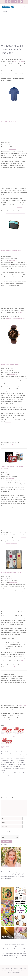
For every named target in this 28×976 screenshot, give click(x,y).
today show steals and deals (14, 766)
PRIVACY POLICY (12, 970)
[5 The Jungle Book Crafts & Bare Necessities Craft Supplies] (7, 893)
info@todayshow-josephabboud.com (15, 318)
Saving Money (21, 751)
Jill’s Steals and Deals (18, 61)
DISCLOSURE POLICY (22, 970)
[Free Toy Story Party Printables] (20, 906)
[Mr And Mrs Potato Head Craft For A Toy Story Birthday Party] (7, 906)
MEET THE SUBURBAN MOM (8, 968)
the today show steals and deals (12, 762)
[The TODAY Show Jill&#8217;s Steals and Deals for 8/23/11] (6, 741)
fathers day (23, 754)
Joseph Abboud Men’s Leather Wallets (11, 250)
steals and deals (20, 758)
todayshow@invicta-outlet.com (14, 445)
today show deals (8, 764)
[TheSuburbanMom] (8, 6)
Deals (4, 751)
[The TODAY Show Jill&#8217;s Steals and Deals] (6, 730)
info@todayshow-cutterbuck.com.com (15, 213)
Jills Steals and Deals (12, 751)
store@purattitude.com (12, 667)
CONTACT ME (4, 970)
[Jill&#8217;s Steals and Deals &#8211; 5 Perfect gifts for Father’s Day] (18, 730)
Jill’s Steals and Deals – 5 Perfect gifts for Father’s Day (18, 735)
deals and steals (7, 754)
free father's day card (6, 756)
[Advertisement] (14, 30)
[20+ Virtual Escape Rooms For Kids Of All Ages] (7, 933)
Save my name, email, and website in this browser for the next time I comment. (13, 830)
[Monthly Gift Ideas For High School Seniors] (20, 893)
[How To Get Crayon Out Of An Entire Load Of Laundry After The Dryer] (20, 933)
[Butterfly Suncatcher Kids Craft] (7, 919)
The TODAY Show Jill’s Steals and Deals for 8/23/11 (5, 746)
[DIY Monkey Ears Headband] (20, 919)
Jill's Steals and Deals (17, 756)
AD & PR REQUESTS (20, 968)
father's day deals (16, 754)
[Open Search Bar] (25, 6)
